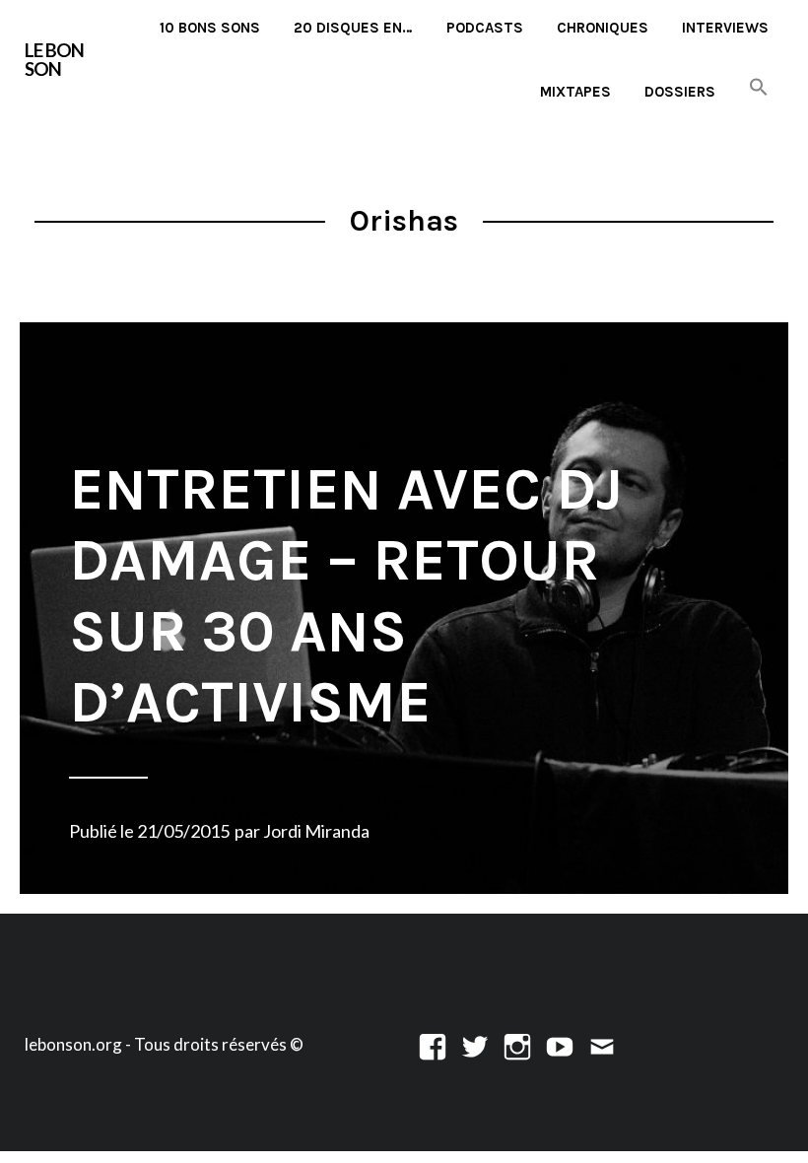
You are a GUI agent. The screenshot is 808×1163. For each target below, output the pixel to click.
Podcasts (484, 27)
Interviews (725, 27)
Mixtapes (575, 92)
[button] (758, 88)
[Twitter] (475, 1044)
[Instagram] (517, 1044)
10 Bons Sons (210, 27)
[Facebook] (432, 1044)
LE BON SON (54, 59)
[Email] (602, 1044)
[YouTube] (559, 1044)
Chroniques (602, 27)
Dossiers (679, 92)
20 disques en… (353, 27)
